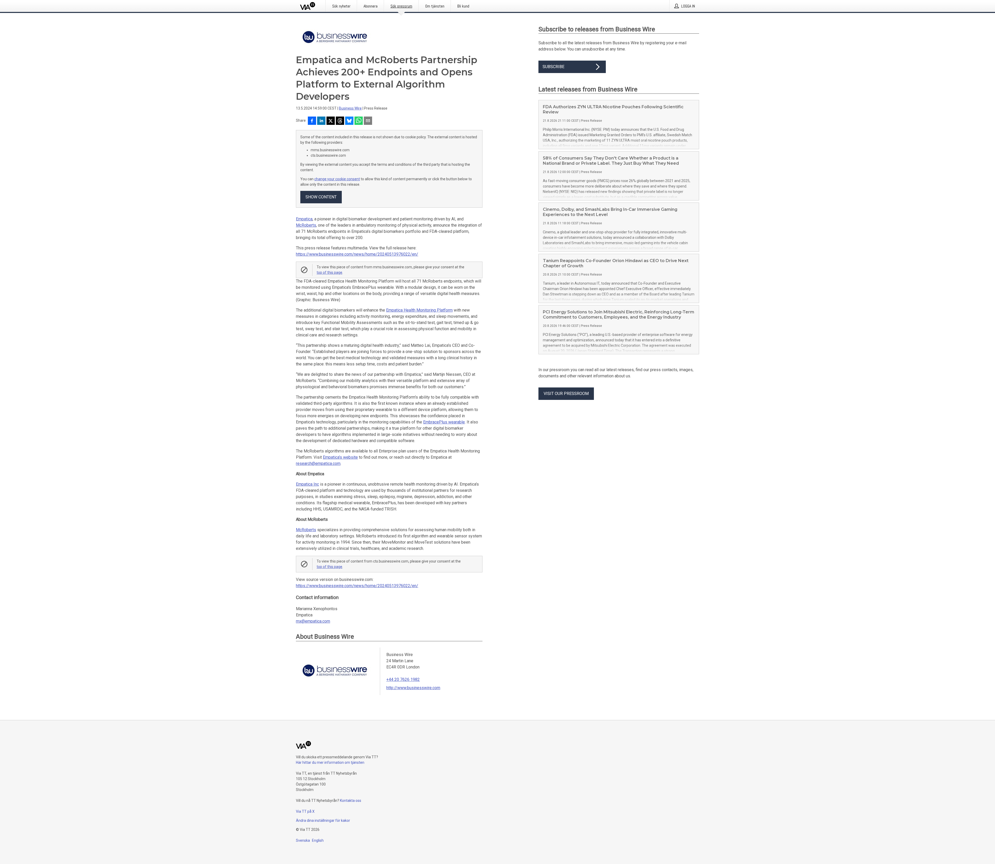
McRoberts (306, 225)
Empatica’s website (340, 457)
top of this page (329, 272)
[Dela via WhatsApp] (358, 121)
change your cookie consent (337, 179)
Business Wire (350, 108)
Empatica (304, 219)
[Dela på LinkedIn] (321, 121)
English (318, 840)
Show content (321, 197)
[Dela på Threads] (340, 121)
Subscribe (553, 66)
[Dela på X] (330, 121)
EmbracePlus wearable (444, 422)
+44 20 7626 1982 (403, 679)
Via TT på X (305, 811)
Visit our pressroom (566, 393)
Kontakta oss (350, 800)
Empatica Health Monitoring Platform (419, 310)
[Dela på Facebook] (312, 121)
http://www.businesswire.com (413, 687)
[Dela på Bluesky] (349, 121)
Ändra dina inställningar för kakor (323, 820)
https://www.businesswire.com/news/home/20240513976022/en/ (357, 254)
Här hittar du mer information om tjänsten (330, 762)
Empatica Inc (307, 484)
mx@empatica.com (313, 621)
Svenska (303, 840)
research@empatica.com (318, 463)
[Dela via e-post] (368, 121)
